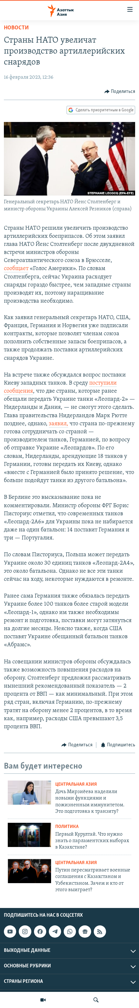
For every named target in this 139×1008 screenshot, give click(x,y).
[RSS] (100, 932)
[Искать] (96, 1000)
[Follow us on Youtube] (10, 932)
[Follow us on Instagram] (25, 932)
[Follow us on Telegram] (55, 932)
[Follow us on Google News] (85, 932)
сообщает (16, 269)
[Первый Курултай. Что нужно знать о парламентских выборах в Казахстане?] (29, 835)
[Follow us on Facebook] (40, 932)
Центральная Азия (76, 784)
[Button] (119, 91)
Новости (16, 28)
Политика (67, 826)
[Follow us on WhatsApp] (70, 932)
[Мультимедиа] (43, 1000)
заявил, (58, 424)
